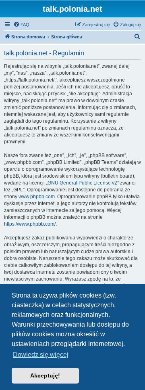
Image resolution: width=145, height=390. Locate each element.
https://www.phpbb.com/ (30, 224)
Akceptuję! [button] (45, 375)
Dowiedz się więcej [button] (40, 354)
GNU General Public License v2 (82, 183)
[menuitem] (21, 24)
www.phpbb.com (37, 196)
